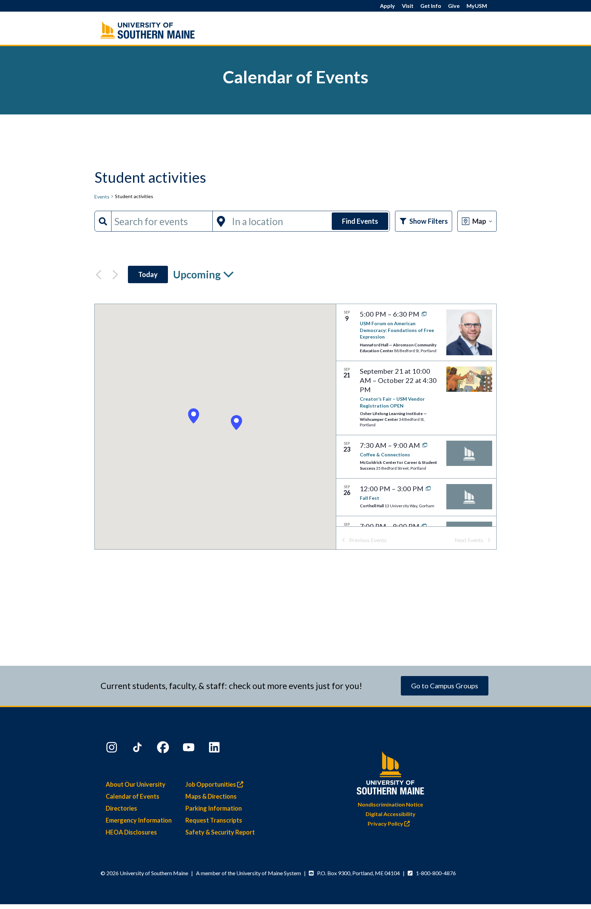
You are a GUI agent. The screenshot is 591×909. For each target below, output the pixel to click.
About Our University (136, 784)
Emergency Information (139, 820)
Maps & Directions (211, 796)
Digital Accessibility (391, 814)
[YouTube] (189, 748)
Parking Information (213, 808)
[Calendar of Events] (162, 29)
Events (101, 196)
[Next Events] (115, 275)
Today (148, 274)
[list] (416, 415)
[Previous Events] (98, 275)
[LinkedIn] (215, 748)
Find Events (360, 221)
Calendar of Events (132, 796)
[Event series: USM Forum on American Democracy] (422, 314)
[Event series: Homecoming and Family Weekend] (426, 488)
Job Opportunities (211, 784)
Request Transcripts (213, 820)
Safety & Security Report (220, 832)
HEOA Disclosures (131, 832)
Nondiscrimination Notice (390, 804)
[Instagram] (112, 748)
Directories (121, 808)
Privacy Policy (386, 823)
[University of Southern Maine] (390, 771)
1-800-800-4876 (436, 873)
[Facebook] (164, 748)
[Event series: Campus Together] (423, 445)
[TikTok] (138, 748)
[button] (236, 422)
